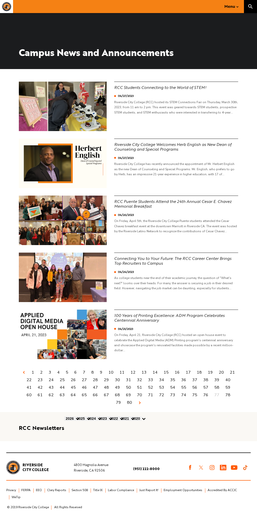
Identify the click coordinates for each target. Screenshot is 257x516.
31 (128, 380)
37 (194, 380)
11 (121, 372)
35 (172, 380)
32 (139, 380)
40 (227, 380)
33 (150, 380)
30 (117, 380)
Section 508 (80, 490)
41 (29, 387)
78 (227, 395)
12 (133, 372)
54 (172, 387)
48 (106, 387)
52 (150, 387)
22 (29, 380)
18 (199, 372)
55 (183, 387)
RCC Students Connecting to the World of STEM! (160, 87)
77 (216, 395)
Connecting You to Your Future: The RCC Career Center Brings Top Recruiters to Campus (172, 260)
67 (106, 395)
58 (216, 387)
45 (73, 387)
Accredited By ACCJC (222, 490)
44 (62, 387)
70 (139, 395)
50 (128, 387)
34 (161, 380)
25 (62, 380)
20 (221, 372)
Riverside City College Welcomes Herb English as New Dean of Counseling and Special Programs (172, 146)
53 (161, 387)
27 (84, 380)
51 (139, 387)
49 (117, 387)
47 (95, 387)
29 (106, 380)
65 (84, 395)
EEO (39, 490)
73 (172, 395)
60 (29, 395)
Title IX (98, 490)
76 (205, 395)
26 (73, 380)
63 (62, 395)
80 (129, 402)
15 (166, 372)
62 (51, 395)
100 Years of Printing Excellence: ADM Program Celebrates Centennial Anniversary (169, 317)
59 (227, 387)
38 (205, 380)
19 (210, 372)
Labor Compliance (121, 490)
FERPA (26, 490)
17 (188, 372)
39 (216, 380)
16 (177, 372)
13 (144, 372)
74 (183, 395)
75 (194, 395)
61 (40, 395)
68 (117, 395)
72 (161, 395)
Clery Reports (56, 490)
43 (51, 387)
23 (40, 380)
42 (40, 387)
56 (194, 387)
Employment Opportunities (183, 490)
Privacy (11, 490)
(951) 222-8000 (146, 468)
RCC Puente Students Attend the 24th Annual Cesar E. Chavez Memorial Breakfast (173, 203)
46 (84, 387)
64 (73, 395)
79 (118, 402)
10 (110, 372)
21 (232, 372)
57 (205, 387)
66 (95, 395)
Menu (229, 6)
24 (51, 380)
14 (155, 372)
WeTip (16, 497)
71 (150, 395)
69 (128, 395)
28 (95, 380)
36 (183, 380)
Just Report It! (148, 490)
